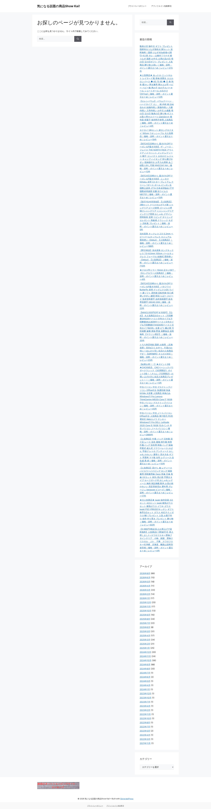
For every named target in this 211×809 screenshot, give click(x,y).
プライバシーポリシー (137, 6)
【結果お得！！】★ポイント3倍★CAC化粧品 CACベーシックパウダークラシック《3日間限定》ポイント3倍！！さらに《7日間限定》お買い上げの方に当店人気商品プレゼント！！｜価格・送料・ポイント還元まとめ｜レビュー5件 (156, 373)
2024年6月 (145, 677)
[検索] (77, 39)
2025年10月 (145, 610)
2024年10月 (145, 660)
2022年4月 (145, 735)
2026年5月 (145, 581)
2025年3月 (145, 639)
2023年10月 (145, 698)
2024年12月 (145, 652)
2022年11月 (145, 714)
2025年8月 (145, 619)
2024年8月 (145, 669)
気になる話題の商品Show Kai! (58, 6)
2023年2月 (145, 710)
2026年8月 (145, 573)
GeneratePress (126, 799)
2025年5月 (145, 631)
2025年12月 (145, 602)
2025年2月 (145, 644)
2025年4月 (145, 635)
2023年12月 (145, 693)
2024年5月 (145, 681)
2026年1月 (145, 598)
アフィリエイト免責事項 (161, 6)
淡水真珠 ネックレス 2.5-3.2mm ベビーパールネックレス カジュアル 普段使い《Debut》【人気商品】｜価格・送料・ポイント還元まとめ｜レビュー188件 (156, 240)
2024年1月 (145, 689)
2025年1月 (145, 648)
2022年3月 (145, 739)
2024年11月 (145, 656)
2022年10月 (145, 718)
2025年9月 (145, 615)
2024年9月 (145, 664)
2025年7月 (145, 623)
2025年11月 (145, 606)
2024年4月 (145, 685)
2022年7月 (145, 727)
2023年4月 (145, 706)
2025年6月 (145, 627)
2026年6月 (145, 577)
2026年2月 (145, 594)
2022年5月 (145, 731)
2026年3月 (145, 590)
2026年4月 (145, 586)
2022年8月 (145, 722)
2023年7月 (145, 702)
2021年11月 (145, 743)
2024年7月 (145, 673)
